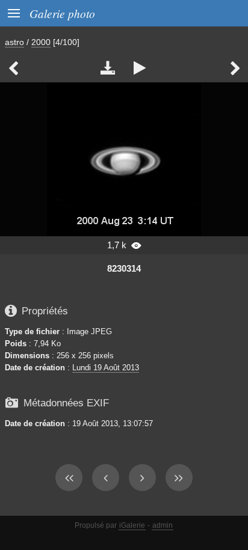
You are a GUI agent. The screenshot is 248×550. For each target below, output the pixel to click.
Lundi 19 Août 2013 (105, 367)
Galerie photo (62, 13)
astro (14, 42)
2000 (41, 42)
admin (162, 525)
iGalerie (132, 525)
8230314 (124, 268)
